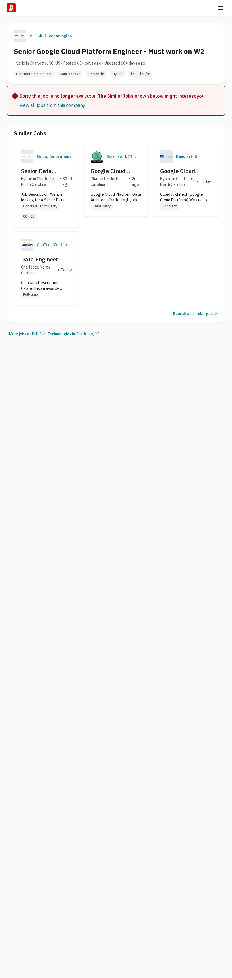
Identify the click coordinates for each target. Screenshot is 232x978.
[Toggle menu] (220, 8)
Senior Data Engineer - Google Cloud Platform (44, 171)
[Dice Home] (11, 7)
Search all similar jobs (193, 313)
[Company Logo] (27, 156)
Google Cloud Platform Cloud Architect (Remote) (185, 171)
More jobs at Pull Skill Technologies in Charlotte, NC (54, 334)
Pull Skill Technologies (51, 36)
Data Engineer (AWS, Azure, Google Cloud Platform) (39, 259)
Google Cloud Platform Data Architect (109, 171)
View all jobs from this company (52, 105)
